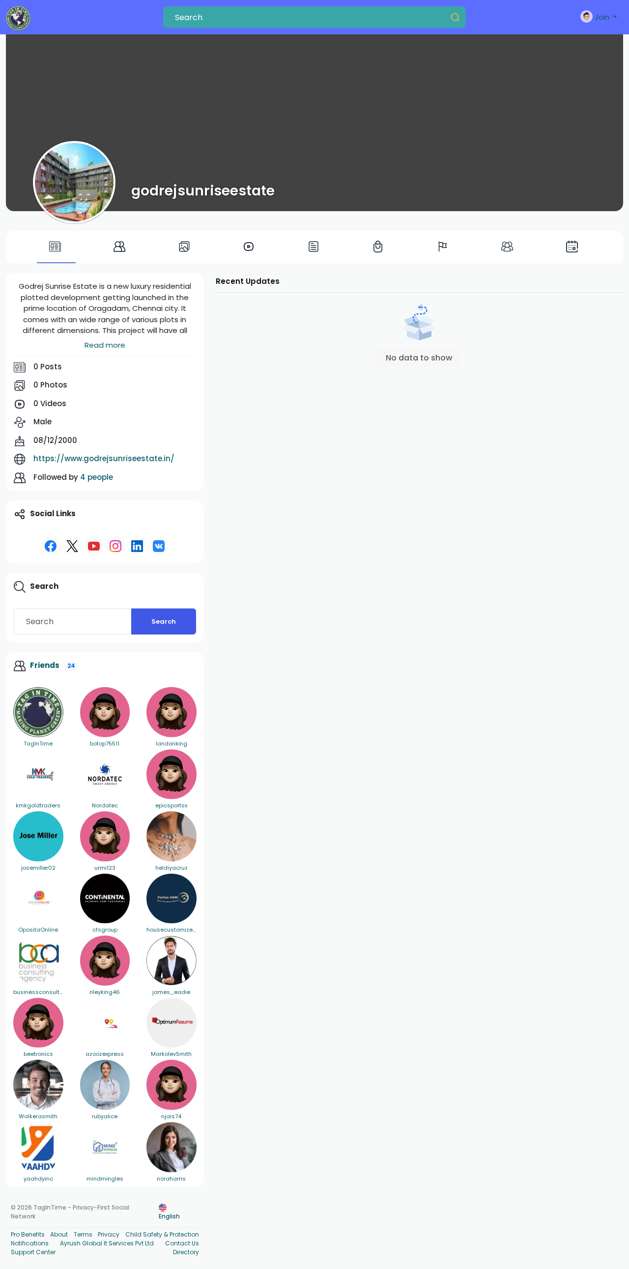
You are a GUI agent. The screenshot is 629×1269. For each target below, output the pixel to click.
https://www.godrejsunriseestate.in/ (103, 458)
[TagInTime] (38, 712)
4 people (96, 477)
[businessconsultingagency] (38, 961)
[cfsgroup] (105, 899)
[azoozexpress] (105, 1023)
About (59, 1234)
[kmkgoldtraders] (38, 774)
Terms (83, 1234)
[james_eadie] (171, 961)
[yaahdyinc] (38, 1147)
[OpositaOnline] (38, 899)
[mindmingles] (105, 1147)
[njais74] (171, 1085)
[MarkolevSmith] (171, 1023)
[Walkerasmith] (38, 1085)
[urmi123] (105, 836)
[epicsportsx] (171, 774)
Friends (44, 665)
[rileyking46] (105, 961)
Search (163, 621)
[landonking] (171, 712)
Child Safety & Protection (162, 1234)
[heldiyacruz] (171, 836)
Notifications (30, 1243)
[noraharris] (171, 1147)
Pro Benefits (28, 1234)
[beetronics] (38, 1023)
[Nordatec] (105, 774)
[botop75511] (105, 712)
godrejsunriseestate (203, 190)
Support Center (33, 1252)
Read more (105, 345)
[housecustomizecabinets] (171, 899)
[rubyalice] (105, 1085)
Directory (186, 1252)
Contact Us (182, 1243)
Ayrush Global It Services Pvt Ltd (107, 1243)
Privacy (108, 1234)
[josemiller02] (38, 836)
